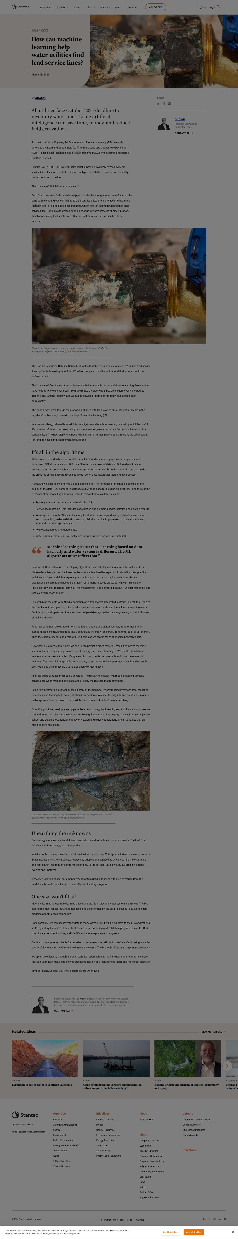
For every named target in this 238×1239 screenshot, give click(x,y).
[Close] (232, 1232)
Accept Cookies (193, 1232)
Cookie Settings (170, 1232)
